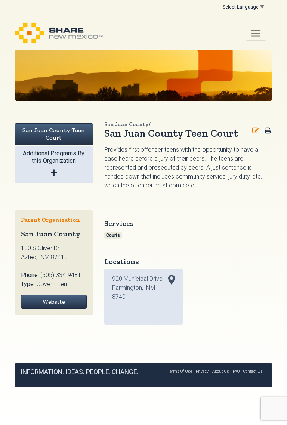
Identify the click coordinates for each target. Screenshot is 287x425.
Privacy (202, 371)
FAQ (236, 371)
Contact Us (253, 371)
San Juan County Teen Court (53, 134)
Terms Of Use (179, 371)
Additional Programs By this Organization (53, 164)
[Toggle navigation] (256, 33)
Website (53, 301)
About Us (220, 371)
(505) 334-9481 (60, 275)
